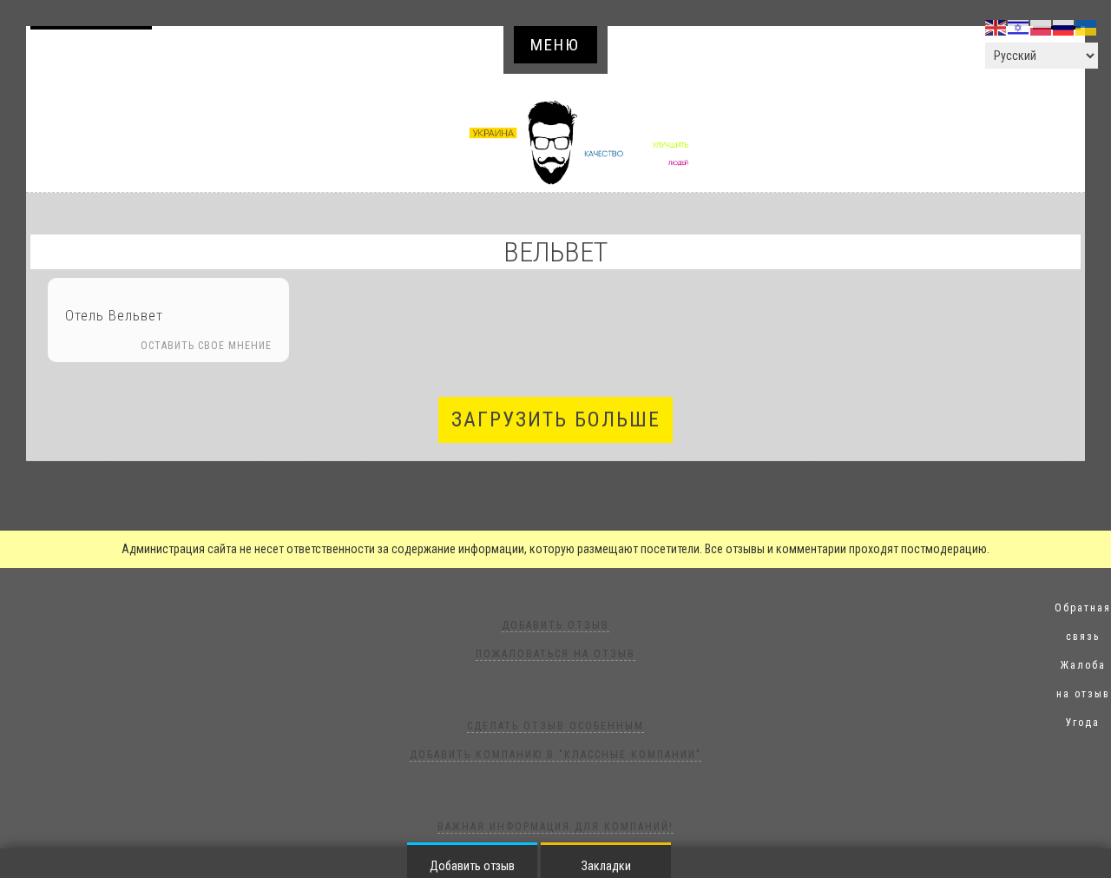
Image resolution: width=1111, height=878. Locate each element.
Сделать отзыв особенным (555, 726)
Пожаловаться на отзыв (555, 654)
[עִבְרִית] (1019, 27)
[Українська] (1086, 27)
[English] (996, 27)
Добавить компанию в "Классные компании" (555, 755)
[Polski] (1041, 27)
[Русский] (1064, 27)
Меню (555, 45)
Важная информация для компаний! (555, 827)
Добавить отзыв (93, 52)
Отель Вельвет (114, 315)
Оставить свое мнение (206, 346)
